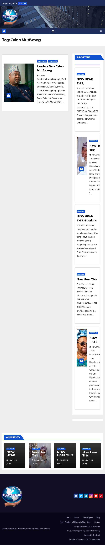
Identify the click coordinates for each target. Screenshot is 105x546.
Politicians (53, 61)
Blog (98, 518)
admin (42, 75)
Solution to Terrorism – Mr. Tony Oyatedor (84, 539)
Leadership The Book (92, 535)
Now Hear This (87, 279)
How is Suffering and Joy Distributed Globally (83, 531)
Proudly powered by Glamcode (13, 529)
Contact (97, 522)
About (76, 518)
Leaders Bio (42, 61)
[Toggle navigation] (53, 31)
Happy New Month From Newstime (87, 526)
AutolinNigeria (88, 518)
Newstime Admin (87, 88)
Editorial (80, 74)
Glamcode (46, 529)
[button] (101, 31)
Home (68, 518)
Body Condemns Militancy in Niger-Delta (75, 522)
